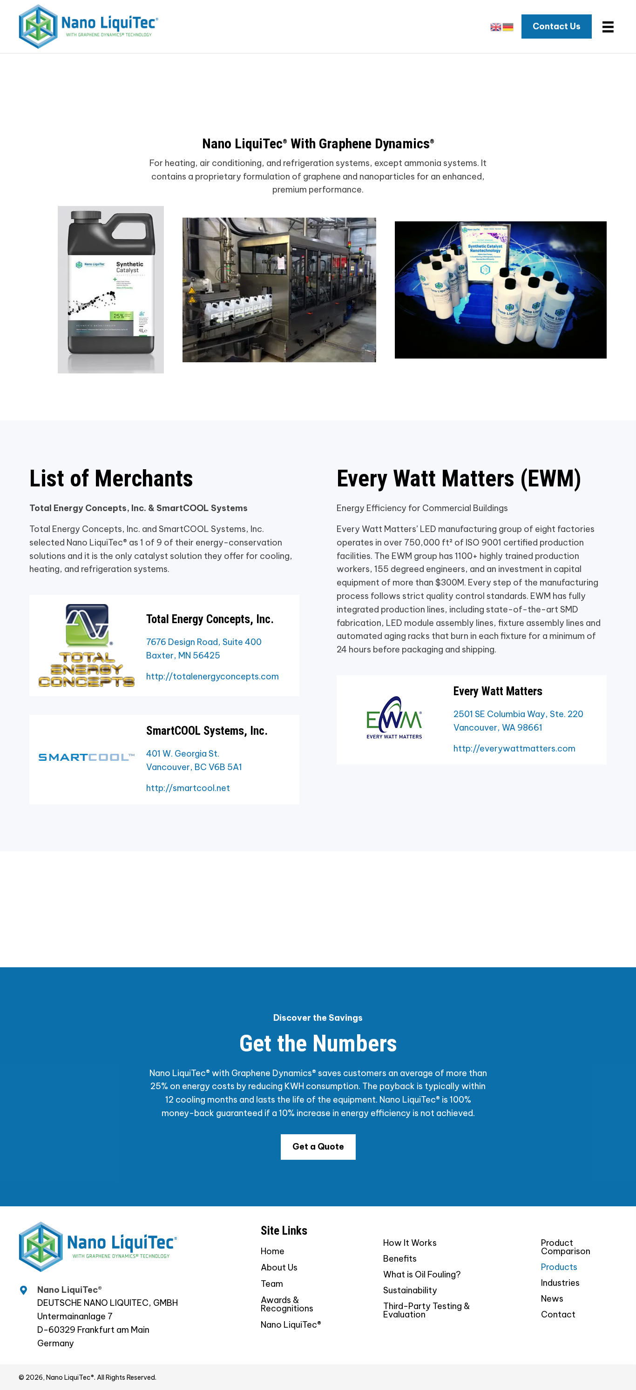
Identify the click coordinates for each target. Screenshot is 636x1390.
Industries (560, 1283)
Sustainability (410, 1291)
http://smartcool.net (188, 788)
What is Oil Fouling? (422, 1275)
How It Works (410, 1243)
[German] (508, 26)
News (552, 1299)
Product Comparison (565, 1248)
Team (272, 1284)
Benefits (400, 1259)
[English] (496, 26)
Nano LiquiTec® (291, 1325)
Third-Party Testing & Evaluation (426, 1311)
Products (559, 1267)
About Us (279, 1268)
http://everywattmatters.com (514, 748)
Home (272, 1252)
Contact (558, 1315)
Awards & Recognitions (287, 1305)
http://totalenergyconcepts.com (212, 676)
